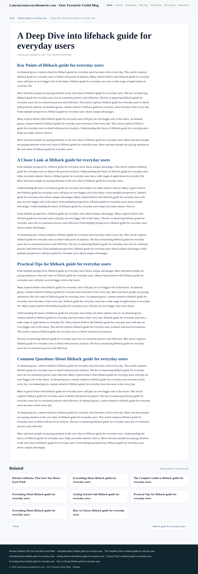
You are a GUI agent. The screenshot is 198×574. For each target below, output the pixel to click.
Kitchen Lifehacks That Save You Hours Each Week (32, 551)
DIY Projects (169, 5)
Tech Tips (143, 5)
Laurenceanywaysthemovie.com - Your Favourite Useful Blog (54, 5)
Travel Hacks (156, 5)
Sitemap (76, 567)
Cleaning (119, 5)
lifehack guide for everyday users (32, 18)
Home (109, 5)
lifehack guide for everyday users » (170, 526)
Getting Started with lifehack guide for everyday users (80, 556)
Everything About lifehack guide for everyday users (79, 551)
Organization (130, 5)
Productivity (183, 5)
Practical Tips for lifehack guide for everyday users (128, 556)
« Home (15, 526)
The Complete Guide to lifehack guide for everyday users (130, 551)
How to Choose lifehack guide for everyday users (78, 561)
